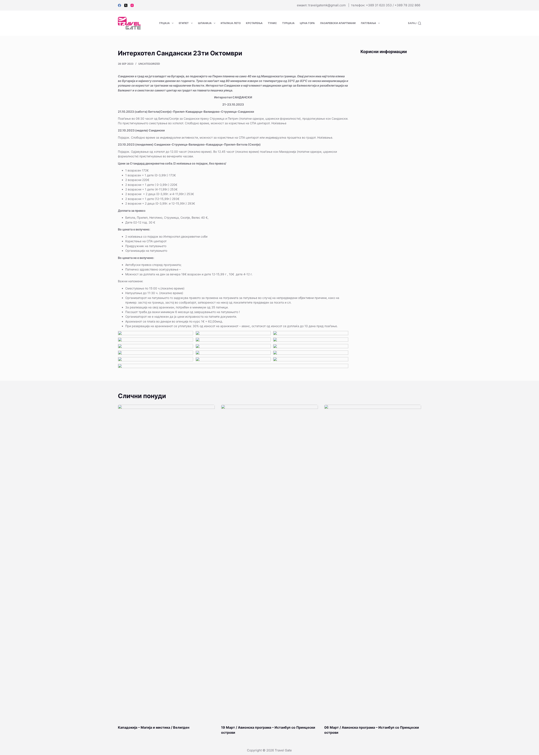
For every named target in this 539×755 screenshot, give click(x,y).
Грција (164, 23)
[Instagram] (132, 5)
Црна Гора (307, 23)
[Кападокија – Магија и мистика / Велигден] (166, 563)
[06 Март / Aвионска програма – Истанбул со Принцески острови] (372, 563)
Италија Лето (231, 23)
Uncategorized (149, 63)
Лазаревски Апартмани (338, 23)
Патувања (368, 23)
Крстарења (254, 23)
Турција (288, 23)
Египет (184, 23)
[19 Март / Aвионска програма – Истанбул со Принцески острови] (269, 563)
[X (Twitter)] (125, 5)
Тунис (272, 23)
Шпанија (205, 23)
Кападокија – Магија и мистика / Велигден (153, 727)
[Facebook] (119, 5)
